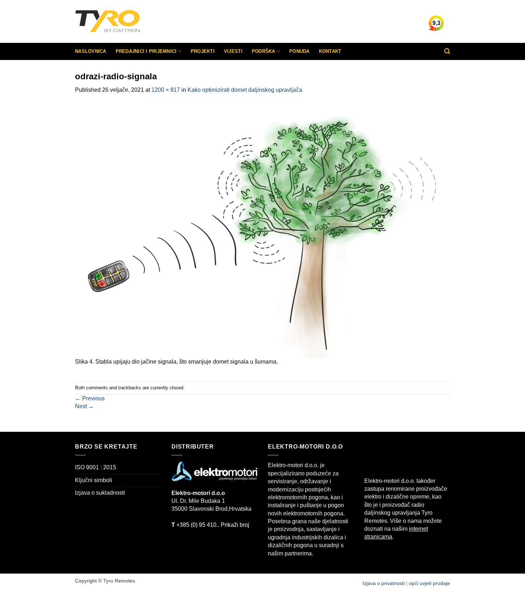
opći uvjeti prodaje (429, 583)
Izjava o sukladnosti (100, 493)
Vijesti (233, 51)
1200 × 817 (165, 90)
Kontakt (330, 51)
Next (84, 406)
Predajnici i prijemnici (146, 51)
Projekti (203, 51)
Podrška (263, 51)
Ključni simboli (93, 480)
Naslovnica (90, 51)
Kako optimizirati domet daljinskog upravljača (245, 90)
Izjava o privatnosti (384, 583)
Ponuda (299, 51)
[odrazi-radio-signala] (262, 230)
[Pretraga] (447, 51)
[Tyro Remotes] (128, 21)
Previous (90, 398)
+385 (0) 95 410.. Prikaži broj (210, 525)
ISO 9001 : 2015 (95, 467)
